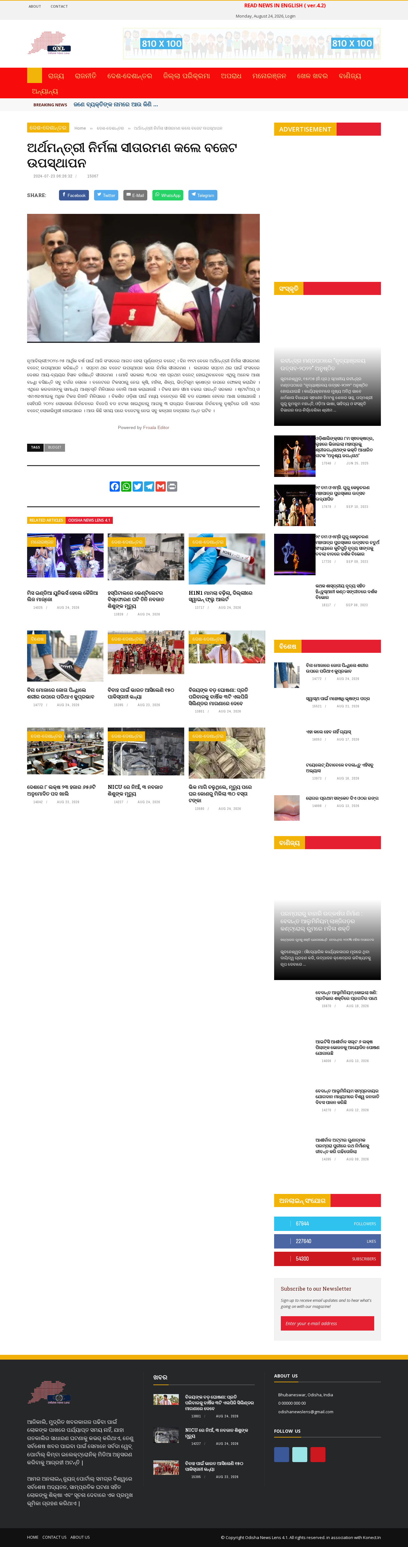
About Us (80, 1537)
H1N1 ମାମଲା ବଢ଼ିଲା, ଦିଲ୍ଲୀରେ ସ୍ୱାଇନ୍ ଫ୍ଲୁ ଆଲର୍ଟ (220, 596)
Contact (59, 6)
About (35, 6)
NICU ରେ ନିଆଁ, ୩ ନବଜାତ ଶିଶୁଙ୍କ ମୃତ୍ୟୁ (135, 790)
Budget (54, 447)
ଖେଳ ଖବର (312, 75)
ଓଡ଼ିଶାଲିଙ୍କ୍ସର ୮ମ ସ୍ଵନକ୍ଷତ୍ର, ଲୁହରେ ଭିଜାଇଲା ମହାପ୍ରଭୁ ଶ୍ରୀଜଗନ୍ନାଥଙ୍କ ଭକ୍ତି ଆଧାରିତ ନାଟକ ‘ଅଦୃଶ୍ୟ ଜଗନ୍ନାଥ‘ (345, 447)
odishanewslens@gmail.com (305, 1412)
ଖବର (160, 1377)
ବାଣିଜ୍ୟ (350, 75)
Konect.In (372, 1537)
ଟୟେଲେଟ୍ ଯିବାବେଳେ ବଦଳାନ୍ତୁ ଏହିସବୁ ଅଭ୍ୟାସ (340, 768)
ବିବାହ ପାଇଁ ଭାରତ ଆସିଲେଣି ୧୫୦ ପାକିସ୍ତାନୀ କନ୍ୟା (141, 693)
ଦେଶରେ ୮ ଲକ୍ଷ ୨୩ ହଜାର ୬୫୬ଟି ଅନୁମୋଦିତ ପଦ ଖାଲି (61, 790)
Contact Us (54, 1537)
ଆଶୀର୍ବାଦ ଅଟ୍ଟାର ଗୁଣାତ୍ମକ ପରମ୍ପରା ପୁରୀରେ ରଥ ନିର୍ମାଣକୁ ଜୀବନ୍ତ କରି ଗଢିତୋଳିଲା (342, 1145)
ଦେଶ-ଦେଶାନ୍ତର (129, 75)
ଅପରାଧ (231, 75)
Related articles (46, 520)
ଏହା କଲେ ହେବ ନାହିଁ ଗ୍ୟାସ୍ (328, 731)
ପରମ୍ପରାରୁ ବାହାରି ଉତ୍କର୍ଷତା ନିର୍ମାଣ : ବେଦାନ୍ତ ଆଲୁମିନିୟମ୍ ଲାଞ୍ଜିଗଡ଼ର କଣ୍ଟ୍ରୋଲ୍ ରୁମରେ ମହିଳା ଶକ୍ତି (321, 920)
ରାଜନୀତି (86, 75)
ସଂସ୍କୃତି (288, 288)
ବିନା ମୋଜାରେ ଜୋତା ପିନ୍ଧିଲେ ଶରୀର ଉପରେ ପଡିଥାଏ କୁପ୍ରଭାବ (60, 693)
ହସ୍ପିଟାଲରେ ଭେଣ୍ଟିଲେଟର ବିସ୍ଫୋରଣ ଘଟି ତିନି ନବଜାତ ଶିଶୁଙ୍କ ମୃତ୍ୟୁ (136, 599)
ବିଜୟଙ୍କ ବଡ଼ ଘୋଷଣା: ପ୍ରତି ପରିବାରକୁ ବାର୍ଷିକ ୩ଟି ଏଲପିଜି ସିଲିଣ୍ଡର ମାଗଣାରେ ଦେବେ (218, 696)
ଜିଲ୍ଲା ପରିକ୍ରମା (186, 75)
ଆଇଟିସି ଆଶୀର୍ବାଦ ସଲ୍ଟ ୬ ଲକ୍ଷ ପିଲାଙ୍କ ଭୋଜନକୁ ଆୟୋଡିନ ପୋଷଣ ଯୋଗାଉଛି (348, 1047)
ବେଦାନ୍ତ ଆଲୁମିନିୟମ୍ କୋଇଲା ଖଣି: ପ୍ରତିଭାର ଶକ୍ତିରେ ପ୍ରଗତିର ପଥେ (346, 995)
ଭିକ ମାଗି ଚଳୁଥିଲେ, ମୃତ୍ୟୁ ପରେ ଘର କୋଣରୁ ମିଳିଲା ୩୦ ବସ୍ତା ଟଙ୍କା (220, 793)
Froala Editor (156, 427)
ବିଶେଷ (37, 639)
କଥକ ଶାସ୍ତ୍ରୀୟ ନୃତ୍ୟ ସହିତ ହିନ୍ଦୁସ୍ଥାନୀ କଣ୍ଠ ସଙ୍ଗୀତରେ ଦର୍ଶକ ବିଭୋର (346, 591)
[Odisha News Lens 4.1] (49, 1392)
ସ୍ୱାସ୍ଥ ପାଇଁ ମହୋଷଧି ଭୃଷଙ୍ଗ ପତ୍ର (338, 698)
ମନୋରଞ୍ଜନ (269, 75)
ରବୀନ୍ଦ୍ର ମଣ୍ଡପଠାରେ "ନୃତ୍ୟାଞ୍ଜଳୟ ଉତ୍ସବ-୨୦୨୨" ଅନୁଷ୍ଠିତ (323, 364)
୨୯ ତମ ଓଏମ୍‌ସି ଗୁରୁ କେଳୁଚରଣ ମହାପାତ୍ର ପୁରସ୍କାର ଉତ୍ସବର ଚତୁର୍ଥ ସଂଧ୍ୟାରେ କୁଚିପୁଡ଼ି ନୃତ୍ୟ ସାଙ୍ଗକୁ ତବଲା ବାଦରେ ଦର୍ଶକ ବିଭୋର (347, 545)
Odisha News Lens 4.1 (89, 520)
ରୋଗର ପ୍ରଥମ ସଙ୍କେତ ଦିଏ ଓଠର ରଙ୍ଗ (342, 798)
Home (32, 1537)
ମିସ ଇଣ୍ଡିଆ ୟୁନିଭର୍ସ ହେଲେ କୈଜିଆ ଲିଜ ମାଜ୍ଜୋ (62, 596)
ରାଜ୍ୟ (56, 75)
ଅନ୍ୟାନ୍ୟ (45, 90)
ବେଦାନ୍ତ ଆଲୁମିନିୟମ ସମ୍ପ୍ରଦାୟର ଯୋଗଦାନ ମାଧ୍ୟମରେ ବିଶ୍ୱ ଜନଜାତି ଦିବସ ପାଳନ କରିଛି (347, 1096)
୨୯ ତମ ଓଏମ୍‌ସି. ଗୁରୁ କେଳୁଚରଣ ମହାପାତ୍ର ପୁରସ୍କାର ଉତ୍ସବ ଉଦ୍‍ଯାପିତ (343, 493)
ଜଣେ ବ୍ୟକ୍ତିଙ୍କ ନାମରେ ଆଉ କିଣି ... (116, 104)
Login (290, 16)
